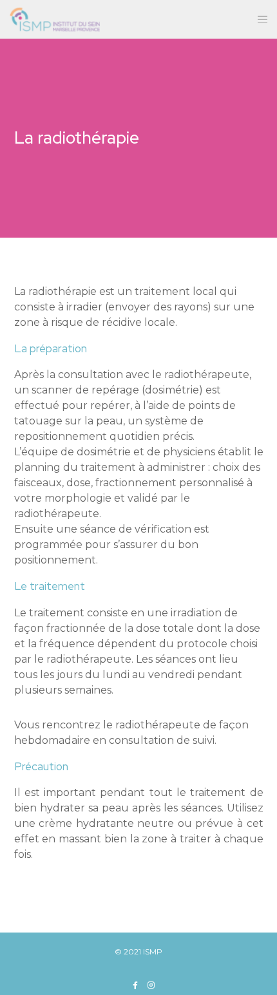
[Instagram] (151, 985)
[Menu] (258, 19)
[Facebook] (135, 985)
